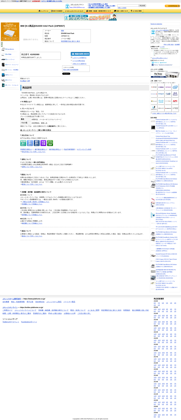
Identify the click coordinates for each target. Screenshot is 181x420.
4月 (171, 303)
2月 (155, 305)
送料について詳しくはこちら (32, 167)
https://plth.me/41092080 (70, 69)
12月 (155, 309)
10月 (163, 309)
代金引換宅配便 (69, 149)
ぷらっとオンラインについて (74, 11)
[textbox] (128, 6)
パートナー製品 (69, 302)
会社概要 (177, 44)
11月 (159, 309)
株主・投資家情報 (18, 302)
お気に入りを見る (57, 1)
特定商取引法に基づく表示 (70, 41)
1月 (159, 305)
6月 (163, 303)
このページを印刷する (79, 57)
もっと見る (162, 46)
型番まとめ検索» (122, 7)
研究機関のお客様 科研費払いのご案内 (99, 7)
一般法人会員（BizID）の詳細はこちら (35, 202)
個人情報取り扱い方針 (140, 310)
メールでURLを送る (78, 61)
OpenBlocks (39, 302)
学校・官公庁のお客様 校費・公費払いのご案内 (102, 6)
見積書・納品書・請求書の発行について (99, 11)
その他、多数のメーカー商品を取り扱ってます (164, 113)
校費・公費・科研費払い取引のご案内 (17, 313)
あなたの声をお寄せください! (159, 58)
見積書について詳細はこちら (32, 204)
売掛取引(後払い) (26, 149)
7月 (159, 303)
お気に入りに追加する (79, 63)
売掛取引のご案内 (39, 313)
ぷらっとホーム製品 (53, 302)
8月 (155, 303)
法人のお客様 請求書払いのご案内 (98, 4)
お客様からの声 (70, 313)
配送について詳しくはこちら (32, 184)
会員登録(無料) (36, 1)
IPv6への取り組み (169, 44)
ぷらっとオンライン (10, 307)
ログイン (43, 1)
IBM (62, 30)
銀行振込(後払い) (41, 149)
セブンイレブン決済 (84, 149)
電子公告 (30, 302)
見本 (17, 1)
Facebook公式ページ (29, 322)
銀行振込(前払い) (55, 149)
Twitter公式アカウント (11, 322)
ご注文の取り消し (84, 313)
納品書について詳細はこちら (32, 223)
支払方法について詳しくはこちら (33, 152)
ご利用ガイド (57, 11)
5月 (167, 303)
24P (28, 81)
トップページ (44, 11)
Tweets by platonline (156, 24)
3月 (175, 303)
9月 (167, 309)
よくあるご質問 (136, 11)
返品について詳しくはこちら (32, 236)
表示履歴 (49, 1)
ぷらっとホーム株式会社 (162, 30)
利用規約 (126, 310)
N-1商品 (23, 81)
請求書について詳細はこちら (32, 215)
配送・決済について (121, 11)
